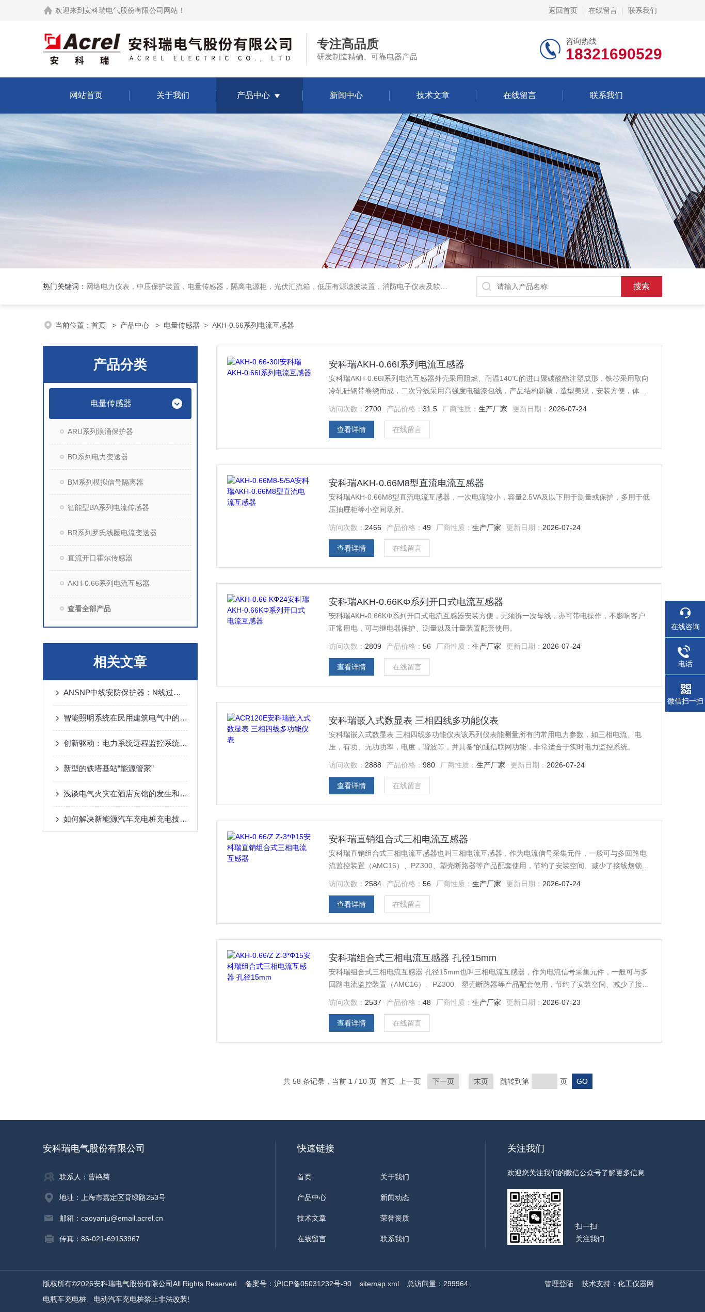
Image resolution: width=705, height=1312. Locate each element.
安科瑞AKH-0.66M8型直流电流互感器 (406, 483)
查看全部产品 (89, 608)
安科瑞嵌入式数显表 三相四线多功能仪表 (414, 720)
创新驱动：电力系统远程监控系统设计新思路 (125, 743)
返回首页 (563, 10)
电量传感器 (182, 325)
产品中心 (253, 95)
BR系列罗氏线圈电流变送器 (112, 533)
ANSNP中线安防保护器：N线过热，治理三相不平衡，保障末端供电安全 (125, 692)
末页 (481, 1081)
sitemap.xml (379, 1283)
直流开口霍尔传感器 (100, 558)
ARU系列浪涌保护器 (100, 431)
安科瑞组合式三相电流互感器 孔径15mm (412, 958)
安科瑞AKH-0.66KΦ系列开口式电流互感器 (416, 602)
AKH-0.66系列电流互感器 (253, 325)
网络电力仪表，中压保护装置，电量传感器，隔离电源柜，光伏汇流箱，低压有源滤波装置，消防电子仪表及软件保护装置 (281, 286)
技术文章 (433, 95)
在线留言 (602, 10)
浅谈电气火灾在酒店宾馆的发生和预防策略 (125, 793)
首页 (99, 325)
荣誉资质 (394, 1218)
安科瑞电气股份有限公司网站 (131, 10)
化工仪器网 (636, 1283)
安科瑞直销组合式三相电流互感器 (398, 839)
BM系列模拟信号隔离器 (105, 482)
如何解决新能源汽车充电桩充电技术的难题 (125, 818)
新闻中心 (346, 95)
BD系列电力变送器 (98, 457)
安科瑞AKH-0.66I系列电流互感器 (396, 364)
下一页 (443, 1081)
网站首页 (86, 95)
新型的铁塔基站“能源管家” (108, 768)
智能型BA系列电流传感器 (108, 507)
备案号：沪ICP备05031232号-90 (298, 1283)
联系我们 (642, 10)
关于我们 (172, 95)
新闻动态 (394, 1197)
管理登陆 (558, 1283)
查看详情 (351, 429)
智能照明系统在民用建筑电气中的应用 (125, 717)
